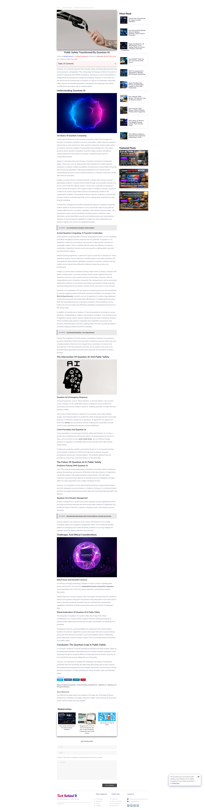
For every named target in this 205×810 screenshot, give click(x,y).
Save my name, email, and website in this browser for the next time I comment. (80, 757)
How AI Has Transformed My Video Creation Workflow (137, 20)
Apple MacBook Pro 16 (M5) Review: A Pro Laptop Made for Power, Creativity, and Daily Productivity (133, 47)
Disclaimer (115, 799)
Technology (99, 799)
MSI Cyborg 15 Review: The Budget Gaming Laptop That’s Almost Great (136, 123)
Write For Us (115, 806)
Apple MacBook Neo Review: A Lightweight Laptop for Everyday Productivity (136, 85)
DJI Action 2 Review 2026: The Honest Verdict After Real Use (133, 162)
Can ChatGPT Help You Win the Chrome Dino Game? (136, 60)
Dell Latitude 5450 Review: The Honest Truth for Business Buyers (137, 98)
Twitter (60, 679)
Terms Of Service (117, 801)
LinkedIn (76, 679)
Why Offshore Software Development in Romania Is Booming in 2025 (137, 135)
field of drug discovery (65, 296)
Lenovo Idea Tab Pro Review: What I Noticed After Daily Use (133, 184)
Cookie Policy (175, 783)
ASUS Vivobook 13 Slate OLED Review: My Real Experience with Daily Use (133, 206)
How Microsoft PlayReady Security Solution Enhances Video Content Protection (137, 32)
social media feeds (85, 439)
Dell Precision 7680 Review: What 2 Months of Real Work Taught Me (137, 110)
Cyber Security (75, 799)
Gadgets (123, 158)
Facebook (68, 679)
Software (98, 801)
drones (67, 423)
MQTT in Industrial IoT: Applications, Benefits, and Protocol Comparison (137, 72)
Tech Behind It (60, 804)
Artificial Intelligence (82, 56)
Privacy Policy (115, 803)
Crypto (98, 803)
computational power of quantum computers (97, 586)
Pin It (83, 679)
